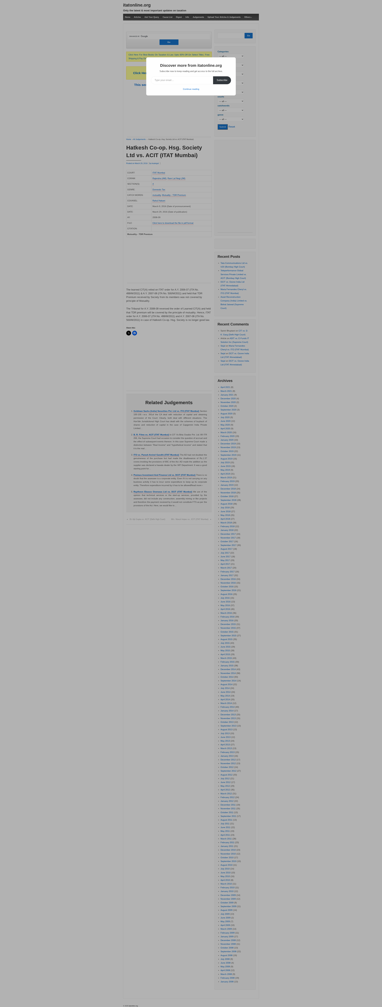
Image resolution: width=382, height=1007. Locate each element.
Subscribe (222, 80)
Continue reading (191, 89)
